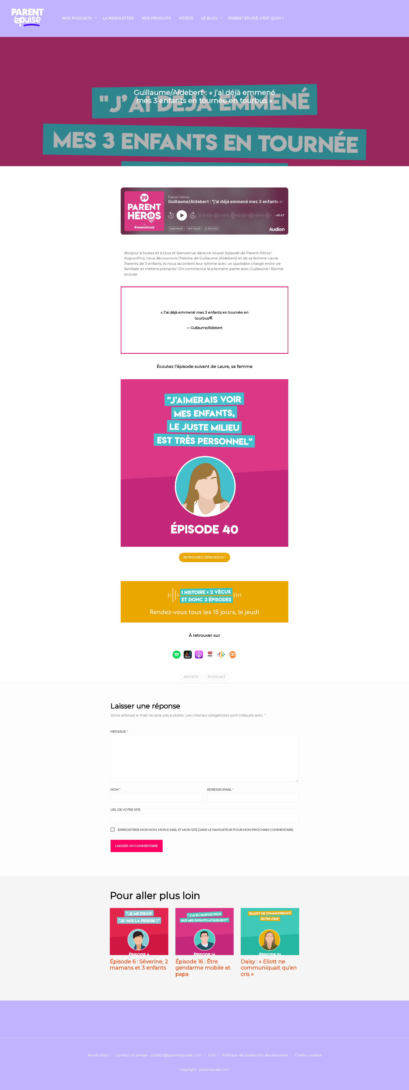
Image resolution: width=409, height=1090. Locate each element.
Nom (115, 789)
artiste (191, 677)
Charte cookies (307, 1055)
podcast (217, 677)
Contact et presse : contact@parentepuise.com (158, 1055)
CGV (211, 1055)
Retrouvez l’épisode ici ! (204, 557)
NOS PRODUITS (156, 18)
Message (119, 731)
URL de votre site (125, 809)
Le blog (209, 18)
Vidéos (186, 18)
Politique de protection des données (255, 1055)
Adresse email (220, 789)
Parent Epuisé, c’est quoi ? (256, 18)
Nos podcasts (77, 18)
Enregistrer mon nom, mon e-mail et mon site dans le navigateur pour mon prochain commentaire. (206, 830)
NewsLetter (98, 1055)
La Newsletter (118, 18)
